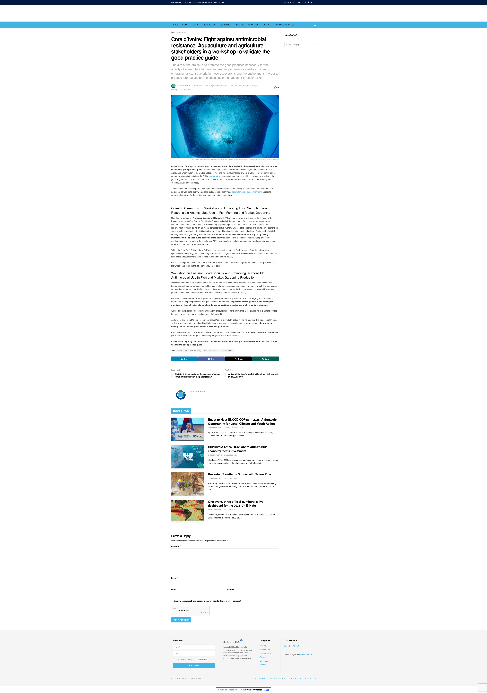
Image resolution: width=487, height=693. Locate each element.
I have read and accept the (190, 659)
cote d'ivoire (227, 350)
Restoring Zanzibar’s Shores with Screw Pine (239, 474)
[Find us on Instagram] (315, 2)
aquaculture (182, 350)
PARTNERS (197, 2)
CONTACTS (187, 2)
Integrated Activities (283, 25)
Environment (226, 25)
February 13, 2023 (201, 85)
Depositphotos (305, 654)
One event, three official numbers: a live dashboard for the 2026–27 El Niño (235, 503)
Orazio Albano (216, 455)
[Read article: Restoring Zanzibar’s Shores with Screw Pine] (187, 484)
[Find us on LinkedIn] (305, 2)
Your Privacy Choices (251, 689)
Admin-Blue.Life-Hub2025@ (220, 428)
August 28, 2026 (231, 455)
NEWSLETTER (219, 2)
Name (174, 578)
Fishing (195, 25)
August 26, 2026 (231, 478)
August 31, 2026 (239, 428)
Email (174, 589)
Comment (176, 546)
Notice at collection (227, 689)
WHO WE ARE (176, 2)
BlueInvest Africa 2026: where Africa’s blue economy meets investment (237, 449)
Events (266, 25)
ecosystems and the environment (247, 191)
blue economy (195, 350)
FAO (216, 172)
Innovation (253, 25)
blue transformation (212, 350)
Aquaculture (209, 25)
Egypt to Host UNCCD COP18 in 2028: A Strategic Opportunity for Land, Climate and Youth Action (242, 421)
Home (175, 25)
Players (240, 25)
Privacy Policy (202, 659)
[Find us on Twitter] (311, 2)
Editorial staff (184, 85)
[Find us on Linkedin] (285, 645)
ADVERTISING (207, 2)
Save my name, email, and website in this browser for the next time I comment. (207, 601)
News (184, 25)
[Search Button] (315, 25)
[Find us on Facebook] (308, 2)
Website (230, 589)
